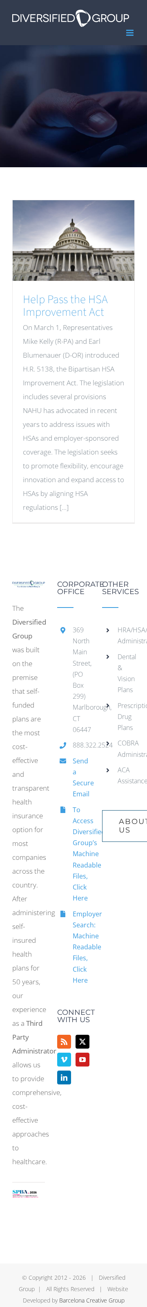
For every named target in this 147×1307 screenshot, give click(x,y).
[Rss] (64, 1042)
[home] (28, 587)
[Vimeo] (64, 1060)
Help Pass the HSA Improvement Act (65, 305)
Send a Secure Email (81, 777)
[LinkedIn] (64, 1077)
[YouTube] (82, 1060)
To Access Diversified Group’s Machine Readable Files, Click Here (81, 854)
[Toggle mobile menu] (130, 32)
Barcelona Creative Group (92, 1300)
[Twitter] (82, 1042)
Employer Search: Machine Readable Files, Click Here (81, 947)
